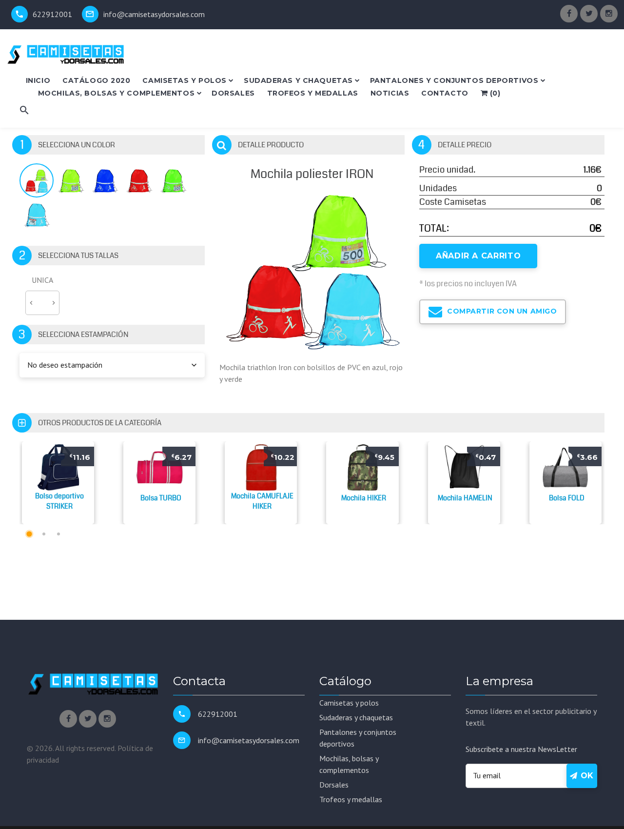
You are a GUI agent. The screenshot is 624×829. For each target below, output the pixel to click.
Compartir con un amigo (501, 311)
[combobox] (112, 365)
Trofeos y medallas (312, 93)
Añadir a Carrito (478, 255)
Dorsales (233, 93)
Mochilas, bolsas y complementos (116, 93)
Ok (586, 775)
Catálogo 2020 (96, 80)
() (494, 93)
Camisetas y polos (184, 80)
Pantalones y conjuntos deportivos (454, 80)
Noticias (389, 93)
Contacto (444, 93)
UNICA (42, 280)
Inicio (38, 80)
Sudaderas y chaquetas (298, 80)
